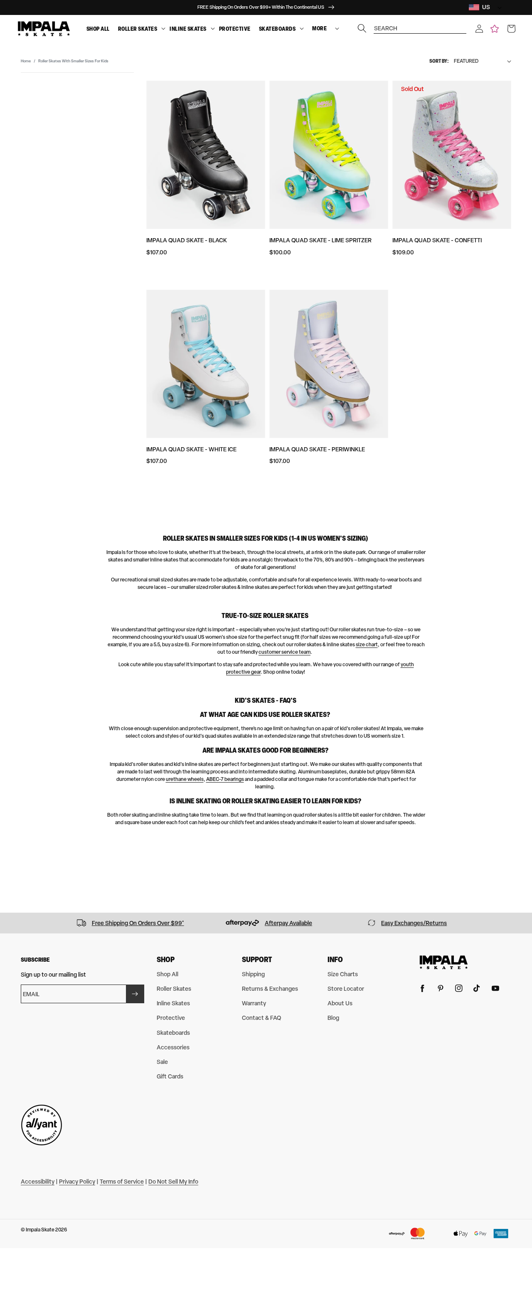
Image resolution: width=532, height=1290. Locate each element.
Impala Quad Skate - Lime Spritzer (320, 240)
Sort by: (439, 60)
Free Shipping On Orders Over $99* (138, 923)
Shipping (253, 974)
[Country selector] (497, 7)
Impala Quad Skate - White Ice (191, 449)
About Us (340, 1003)
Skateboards (277, 28)
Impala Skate (40, 1229)
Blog (333, 1018)
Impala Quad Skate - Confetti (437, 240)
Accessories (173, 1047)
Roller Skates (138, 28)
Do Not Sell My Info (173, 1181)
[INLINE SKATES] (213, 29)
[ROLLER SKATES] (163, 29)
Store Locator (346, 988)
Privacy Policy (77, 1181)
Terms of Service (122, 1181)
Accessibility (37, 1181)
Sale (162, 1062)
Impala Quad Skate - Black (186, 240)
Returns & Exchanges (270, 988)
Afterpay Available (288, 923)
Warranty (254, 1003)
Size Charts (343, 974)
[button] (479, 28)
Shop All (98, 28)
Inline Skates (188, 28)
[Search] (362, 28)
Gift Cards (170, 1076)
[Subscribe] (135, 994)
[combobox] (420, 24)
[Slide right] (523, 923)
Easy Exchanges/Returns (414, 923)
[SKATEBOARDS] (302, 29)
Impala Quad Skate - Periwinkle (317, 449)
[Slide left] (9, 923)
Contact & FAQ (261, 1018)
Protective (235, 28)
